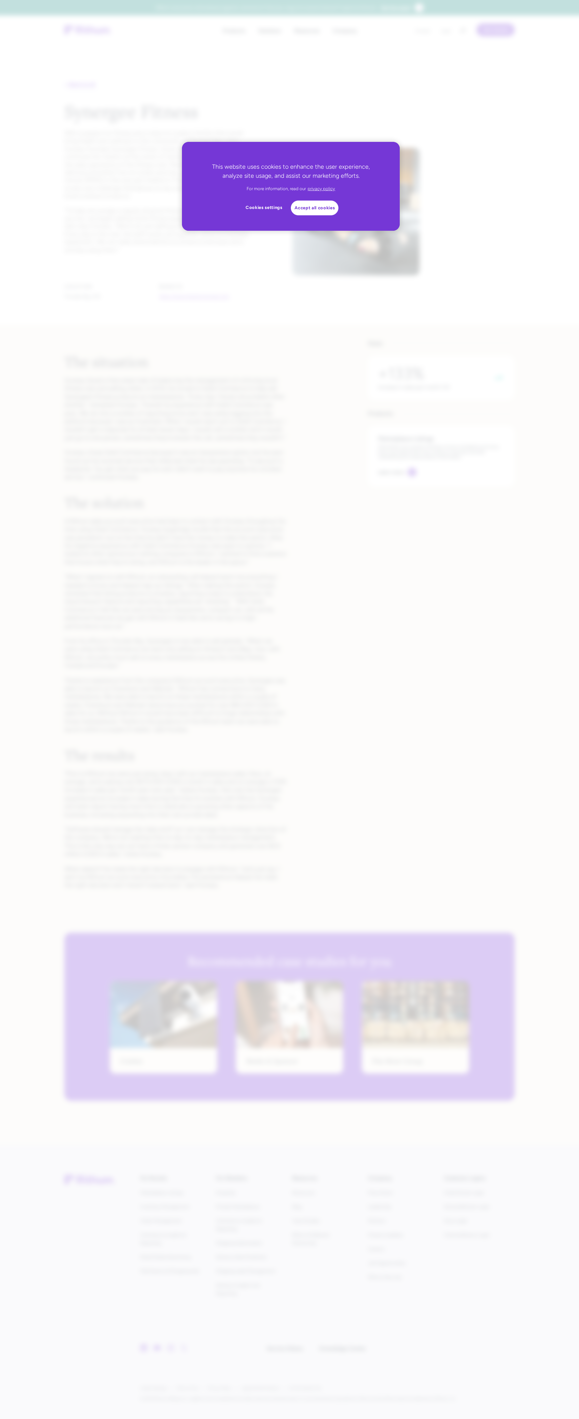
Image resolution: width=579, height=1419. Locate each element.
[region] (291, 186)
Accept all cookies (315, 207)
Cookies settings (264, 207)
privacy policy (321, 188)
